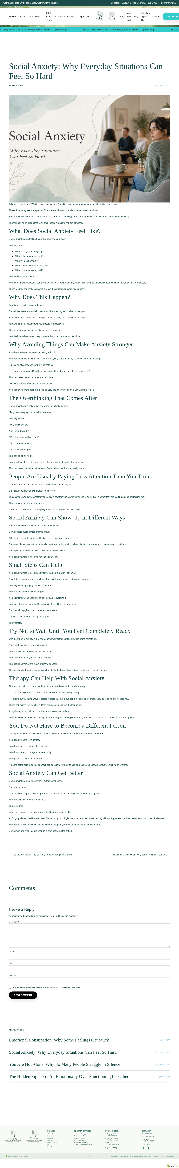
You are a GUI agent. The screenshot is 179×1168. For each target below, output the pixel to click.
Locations (50, 1136)
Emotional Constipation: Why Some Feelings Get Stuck (140, 855)
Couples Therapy (79, 1138)
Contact (156, 16)
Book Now (50, 1147)
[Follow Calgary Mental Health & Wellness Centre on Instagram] (143, 1148)
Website (12, 975)
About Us (50, 1134)
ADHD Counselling (80, 1140)
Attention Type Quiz (145, 16)
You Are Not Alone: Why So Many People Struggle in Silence (42, 855)
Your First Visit (129, 16)
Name (12, 951)
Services (50, 1138)
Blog (121, 16)
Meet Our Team (52, 1142)
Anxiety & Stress (16, 85)
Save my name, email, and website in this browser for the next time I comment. (46, 988)
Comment (14, 922)
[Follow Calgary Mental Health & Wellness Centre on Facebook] (148, 1148)
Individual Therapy (80, 1134)
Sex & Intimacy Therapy (81, 1142)
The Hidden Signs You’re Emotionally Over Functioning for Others (69, 1076)
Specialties (50, 1140)
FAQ (136, 16)
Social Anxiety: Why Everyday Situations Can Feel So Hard (63, 1052)
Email (12, 963)
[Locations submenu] (43, 16)
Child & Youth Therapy (81, 1136)
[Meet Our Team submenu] (55, 16)
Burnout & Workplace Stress (83, 1144)
